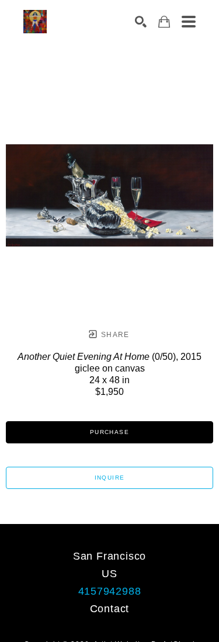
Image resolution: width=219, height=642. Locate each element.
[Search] (141, 21)
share (114, 335)
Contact (110, 609)
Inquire (110, 477)
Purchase (109, 432)
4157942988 (109, 591)
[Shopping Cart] (164, 22)
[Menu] (189, 21)
